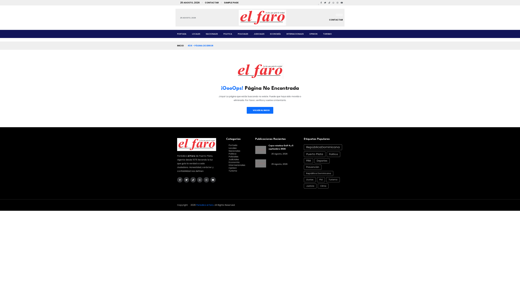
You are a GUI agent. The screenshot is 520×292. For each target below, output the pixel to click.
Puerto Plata (314, 154)
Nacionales (212, 34)
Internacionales (295, 34)
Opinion (313, 34)
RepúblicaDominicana (323, 147)
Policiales (243, 34)
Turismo (327, 34)
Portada (181, 34)
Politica (227, 34)
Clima (323, 186)
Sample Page (231, 2)
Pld (321, 179)
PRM (308, 160)
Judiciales (259, 34)
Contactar (212, 2)
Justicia (310, 186)
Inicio (180, 45)
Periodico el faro (205, 205)
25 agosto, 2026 (279, 153)
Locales (196, 34)
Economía (275, 34)
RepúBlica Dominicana (318, 173)
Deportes (322, 160)
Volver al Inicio (261, 110)
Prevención (312, 167)
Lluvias (309, 179)
